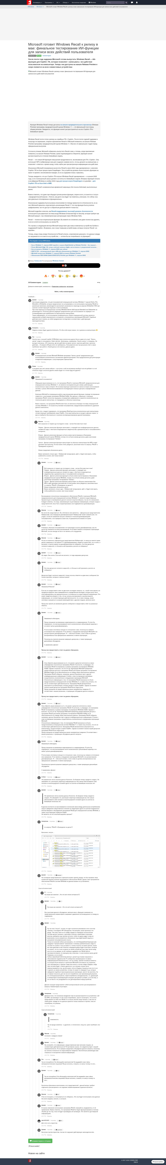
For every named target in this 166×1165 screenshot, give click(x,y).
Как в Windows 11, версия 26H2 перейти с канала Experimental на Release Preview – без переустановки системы (69, 245)
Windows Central (58, 261)
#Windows (31, 7)
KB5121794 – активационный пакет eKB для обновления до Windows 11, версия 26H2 (60, 251)
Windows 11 (40, 7)
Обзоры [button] (65, 2)
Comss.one (38, 261)
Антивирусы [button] (37, 2)
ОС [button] (57, 2)
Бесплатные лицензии (79, 2)
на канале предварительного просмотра (76, 125)
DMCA (136, 1162)
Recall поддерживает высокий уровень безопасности (72, 211)
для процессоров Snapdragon (70, 181)
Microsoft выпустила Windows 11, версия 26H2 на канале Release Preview (56, 253)
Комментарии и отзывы (41, 1141)
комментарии (47, 55)
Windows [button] (93, 2)
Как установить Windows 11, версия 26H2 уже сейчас (49, 249)
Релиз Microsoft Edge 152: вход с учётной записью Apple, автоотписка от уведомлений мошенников (65, 247)
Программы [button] (49, 2)
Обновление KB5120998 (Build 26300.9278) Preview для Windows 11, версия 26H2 (59, 255)
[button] (132, 2)
